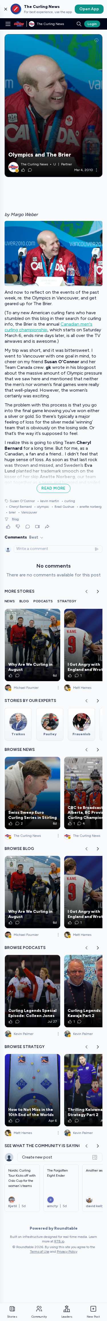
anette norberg (89, 507)
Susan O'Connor (22, 501)
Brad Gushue (62, 507)
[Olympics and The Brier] (53, 105)
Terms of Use (39, 1252)
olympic (41, 507)
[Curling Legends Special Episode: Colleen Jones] (32, 991)
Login (92, 24)
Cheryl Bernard (19, 507)
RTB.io (59, 1241)
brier (11, 512)
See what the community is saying (43, 1145)
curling (68, 501)
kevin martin (48, 501)
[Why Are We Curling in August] (32, 645)
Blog (15, 519)
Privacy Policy (67, 1252)
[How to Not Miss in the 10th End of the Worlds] (32, 1090)
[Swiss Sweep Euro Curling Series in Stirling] (32, 793)
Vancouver (27, 512)
